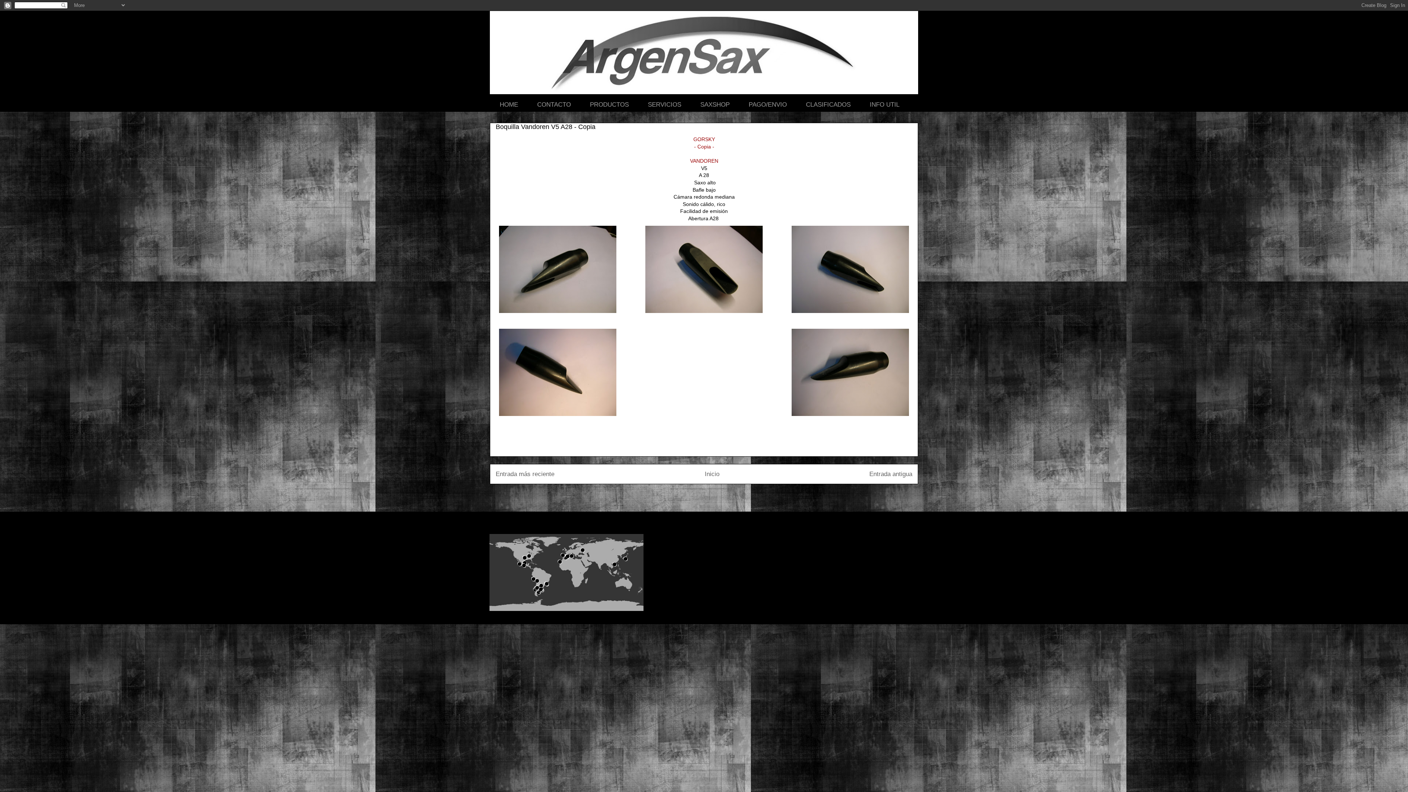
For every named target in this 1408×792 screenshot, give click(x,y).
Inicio (712, 474)
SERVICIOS (664, 104)
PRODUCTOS (609, 104)
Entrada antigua (890, 474)
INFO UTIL (884, 104)
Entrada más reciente (525, 474)
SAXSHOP (715, 104)
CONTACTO (554, 104)
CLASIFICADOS (828, 104)
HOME (509, 104)
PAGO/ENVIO (768, 104)
